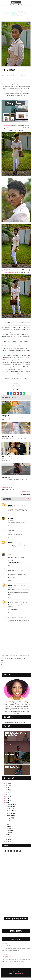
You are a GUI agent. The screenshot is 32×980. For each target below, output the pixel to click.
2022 (7, 785)
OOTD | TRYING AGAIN (8, 436)
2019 (7, 790)
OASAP (9, 270)
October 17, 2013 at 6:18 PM (21, 543)
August (9, 818)
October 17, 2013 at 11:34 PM (20, 555)
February (10, 830)
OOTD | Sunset (6, 477)
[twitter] (18, 4)
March (9, 828)
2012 (7, 835)
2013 (7, 802)
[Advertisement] (9, 883)
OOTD (21, 75)
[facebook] (16, 4)
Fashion (17, 75)
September (11, 815)
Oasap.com (6, 125)
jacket (4, 270)
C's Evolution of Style (14, 562)
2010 (7, 839)
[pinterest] (21, 4)
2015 (7, 798)
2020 (7, 788)
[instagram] (11, 4)
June (9, 822)
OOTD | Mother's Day (11, 754)
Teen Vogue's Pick (10, 744)
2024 (7, 783)
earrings (26, 270)
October (10, 809)
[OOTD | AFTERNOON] (16, 44)
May (8, 824)
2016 (7, 796)
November (10, 806)
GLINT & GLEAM (8, 272)
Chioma (10, 555)
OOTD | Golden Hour (8, 416)
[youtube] (13, 4)
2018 (7, 792)
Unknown (10, 505)
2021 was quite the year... (9, 457)
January (10, 832)
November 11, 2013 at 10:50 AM (18, 602)
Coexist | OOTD (6, 946)
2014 (7, 800)
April (9, 826)
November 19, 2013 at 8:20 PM (18, 617)
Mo (9, 602)
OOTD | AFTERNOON (11, 810)
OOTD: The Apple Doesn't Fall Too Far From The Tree (15, 734)
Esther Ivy (11, 519)
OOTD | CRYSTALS (11, 813)
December (10, 804)
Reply (9, 513)
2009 (8, 841)
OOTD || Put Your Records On (14, 767)
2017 (7, 794)
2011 (7, 837)
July (8, 820)
